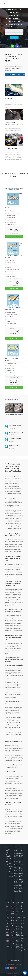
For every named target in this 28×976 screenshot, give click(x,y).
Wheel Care (10, 862)
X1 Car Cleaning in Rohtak (23, 918)
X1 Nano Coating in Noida (17, 941)
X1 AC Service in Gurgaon (13, 927)
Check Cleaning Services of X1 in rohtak (16, 74)
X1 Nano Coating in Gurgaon (13, 939)
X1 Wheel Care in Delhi (7, 923)
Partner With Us (7, 861)
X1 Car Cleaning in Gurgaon (13, 915)
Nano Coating (11, 872)
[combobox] (14, 30)
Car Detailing (11, 875)
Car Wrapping (11, 869)
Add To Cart (14, 237)
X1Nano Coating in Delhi (7, 940)
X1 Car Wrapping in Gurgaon (13, 933)
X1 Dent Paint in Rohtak (22, 911)
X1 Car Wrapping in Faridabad (21, 877)
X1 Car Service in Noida (17, 904)
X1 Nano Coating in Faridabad (21, 883)
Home (7, 850)
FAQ (7, 854)
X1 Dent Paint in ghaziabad (16, 857)
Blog (7, 858)
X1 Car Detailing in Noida (18, 948)
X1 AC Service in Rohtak (22, 931)
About (7, 852)
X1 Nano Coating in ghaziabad (16, 883)
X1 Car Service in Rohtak (22, 904)
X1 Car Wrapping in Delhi (8, 936)
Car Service (10, 852)
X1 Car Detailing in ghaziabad (16, 889)
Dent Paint (10, 856)
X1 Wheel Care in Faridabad (21, 867)
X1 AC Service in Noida (17, 930)
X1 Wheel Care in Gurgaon (13, 921)
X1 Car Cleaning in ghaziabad (16, 862)
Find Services (14, 37)
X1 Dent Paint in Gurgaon (13, 910)
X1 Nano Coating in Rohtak (22, 943)
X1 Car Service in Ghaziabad (16, 852)
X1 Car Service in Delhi (7, 904)
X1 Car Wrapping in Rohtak (23, 937)
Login (7, 864)
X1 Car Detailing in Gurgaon (13, 945)
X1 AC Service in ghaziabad (16, 872)
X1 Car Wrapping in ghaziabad (16, 877)
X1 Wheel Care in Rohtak (22, 925)
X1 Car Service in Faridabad (21, 852)
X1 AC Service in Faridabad (21, 872)
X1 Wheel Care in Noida (17, 923)
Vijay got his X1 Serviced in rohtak (16, 432)
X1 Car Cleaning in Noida (18, 917)
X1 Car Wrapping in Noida (18, 936)
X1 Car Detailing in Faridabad (21, 889)
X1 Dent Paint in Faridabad (21, 857)
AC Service (10, 866)
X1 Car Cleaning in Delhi (8, 917)
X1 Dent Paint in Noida (17, 911)
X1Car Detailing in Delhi (8, 945)
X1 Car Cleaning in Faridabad (21, 862)
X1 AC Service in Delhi (7, 930)
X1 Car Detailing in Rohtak (23, 949)
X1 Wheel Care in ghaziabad (16, 867)
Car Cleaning (11, 859)
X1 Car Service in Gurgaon (13, 904)
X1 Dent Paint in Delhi (7, 911)
